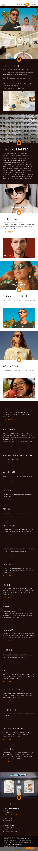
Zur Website (9, 232)
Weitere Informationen (11, 846)
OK (30, 848)
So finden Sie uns (11, 814)
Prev (2, 19)
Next (35, 19)
